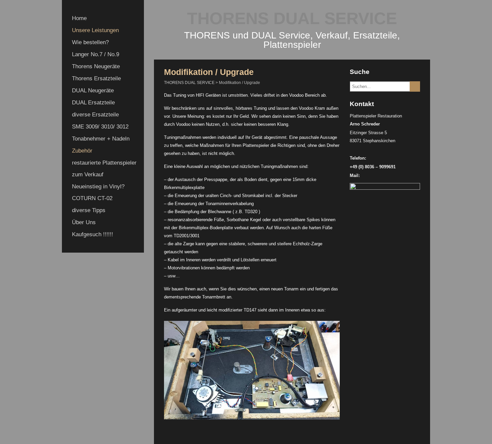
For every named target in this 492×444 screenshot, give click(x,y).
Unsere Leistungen (95, 30)
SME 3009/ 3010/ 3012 (100, 126)
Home (79, 18)
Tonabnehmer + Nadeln (101, 139)
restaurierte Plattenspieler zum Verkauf (104, 169)
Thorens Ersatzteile (96, 78)
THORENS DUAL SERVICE (292, 18)
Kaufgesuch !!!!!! (92, 234)
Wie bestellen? (90, 42)
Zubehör (82, 151)
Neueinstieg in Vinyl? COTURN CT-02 (98, 192)
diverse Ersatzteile (95, 114)
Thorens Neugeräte (96, 66)
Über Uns (84, 222)
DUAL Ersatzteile (93, 102)
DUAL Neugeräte (93, 90)
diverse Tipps (88, 210)
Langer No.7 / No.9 (95, 54)
